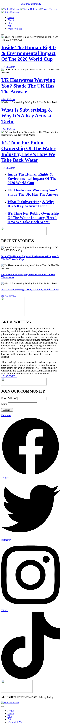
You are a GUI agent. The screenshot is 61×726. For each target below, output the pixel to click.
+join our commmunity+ (30, 4)
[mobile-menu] (2, 34)
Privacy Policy (46, 697)
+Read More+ (8, 66)
